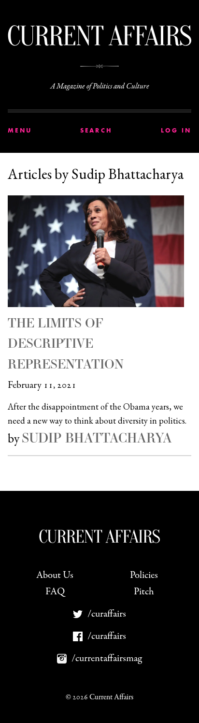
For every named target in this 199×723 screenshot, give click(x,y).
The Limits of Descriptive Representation (66, 343)
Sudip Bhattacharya (97, 437)
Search (96, 130)
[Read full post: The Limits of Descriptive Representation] (99, 251)
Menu (20, 130)
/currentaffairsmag (106, 658)
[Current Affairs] (99, 35)
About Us (54, 575)
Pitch (144, 592)
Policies (144, 575)
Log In (176, 130)
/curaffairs (106, 614)
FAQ (55, 592)
